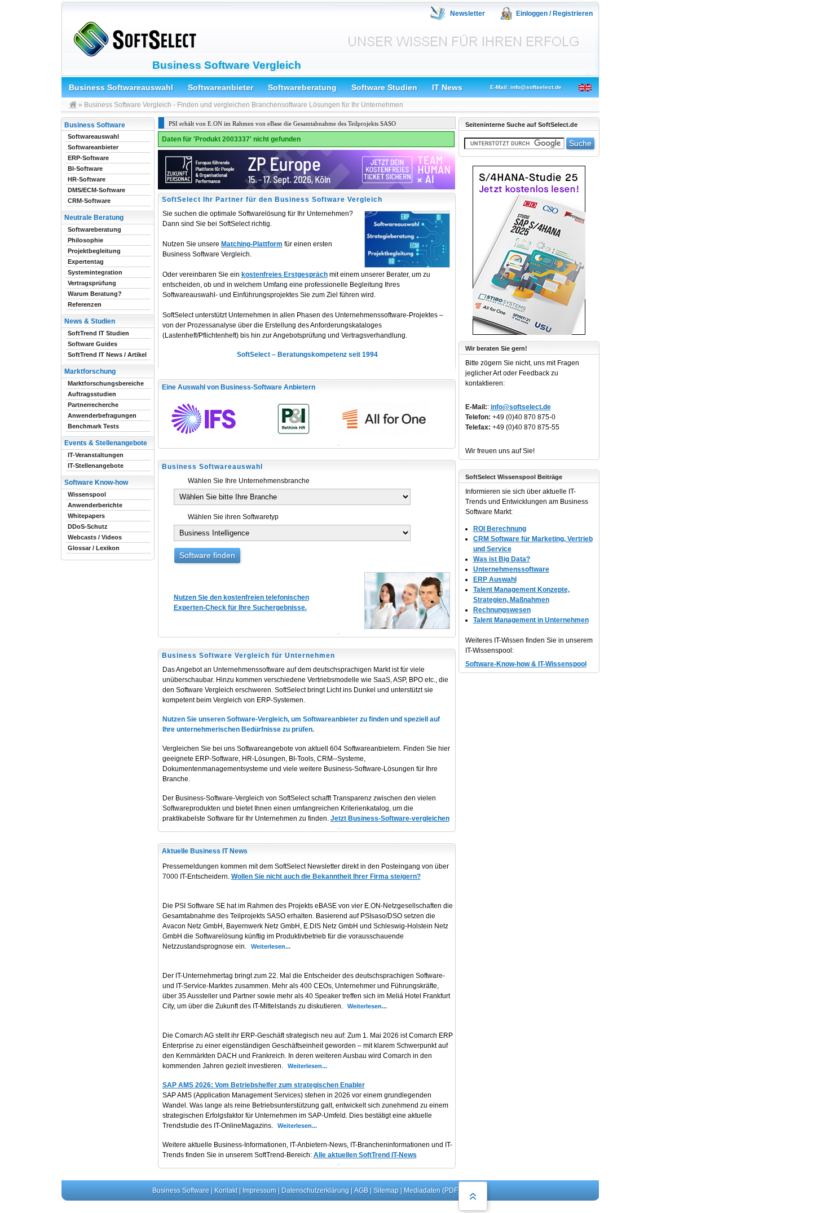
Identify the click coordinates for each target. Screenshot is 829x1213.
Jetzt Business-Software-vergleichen (389, 818)
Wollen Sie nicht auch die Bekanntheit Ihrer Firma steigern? (326, 876)
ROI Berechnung (499, 529)
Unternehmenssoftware (511, 569)
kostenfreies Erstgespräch (284, 274)
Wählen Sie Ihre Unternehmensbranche (249, 481)
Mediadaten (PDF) (432, 1190)
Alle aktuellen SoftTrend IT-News (365, 1155)
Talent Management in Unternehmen (531, 620)
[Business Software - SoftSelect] (132, 37)
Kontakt (225, 1190)
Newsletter (467, 13)
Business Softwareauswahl (121, 87)
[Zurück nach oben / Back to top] (472, 1196)
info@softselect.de (521, 407)
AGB (361, 1190)
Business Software (180, 1190)
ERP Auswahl (495, 579)
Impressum (259, 1190)
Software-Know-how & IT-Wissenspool (526, 664)
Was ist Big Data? (501, 559)
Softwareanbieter (220, 87)
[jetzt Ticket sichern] (306, 190)
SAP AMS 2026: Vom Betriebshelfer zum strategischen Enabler (263, 1085)
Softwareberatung (302, 87)
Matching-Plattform (252, 244)
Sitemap (386, 1190)
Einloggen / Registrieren (554, 13)
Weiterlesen (268, 946)
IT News (447, 87)
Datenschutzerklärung (315, 1190)
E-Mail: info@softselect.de (526, 87)
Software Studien (384, 87)
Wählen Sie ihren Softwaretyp (233, 517)
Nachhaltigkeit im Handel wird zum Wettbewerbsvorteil (280, 124)
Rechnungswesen (502, 610)
